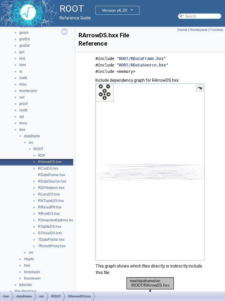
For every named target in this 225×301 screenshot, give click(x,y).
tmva (23, 123)
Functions (217, 30)
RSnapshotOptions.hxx (56, 220)
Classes (182, 30)
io (20, 71)
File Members (25, 291)
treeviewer (32, 278)
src (31, 252)
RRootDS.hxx (49, 214)
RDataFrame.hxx (51, 175)
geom (23, 33)
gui (21, 52)
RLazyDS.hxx (49, 194)
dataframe (32, 136)
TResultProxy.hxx (52, 246)
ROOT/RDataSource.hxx (142, 65)
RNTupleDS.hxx (51, 201)
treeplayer (32, 272)
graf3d (24, 46)
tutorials (25, 285)
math (23, 78)
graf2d (24, 39)
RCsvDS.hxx (48, 168)
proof (23, 104)
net (21, 97)
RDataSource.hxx (52, 181)
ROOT (38, 149)
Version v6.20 (114, 10)
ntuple (29, 259)
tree (22, 130)
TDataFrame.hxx (51, 240)
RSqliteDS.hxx (49, 227)
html (22, 65)
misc (23, 84)
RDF (41, 155)
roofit (23, 110)
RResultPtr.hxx (50, 207)
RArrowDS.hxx (50, 162)
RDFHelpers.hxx (51, 188)
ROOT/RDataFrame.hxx (141, 58)
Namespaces (199, 30)
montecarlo (28, 91)
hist (22, 58)
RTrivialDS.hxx (50, 233)
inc (31, 143)
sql (21, 117)
